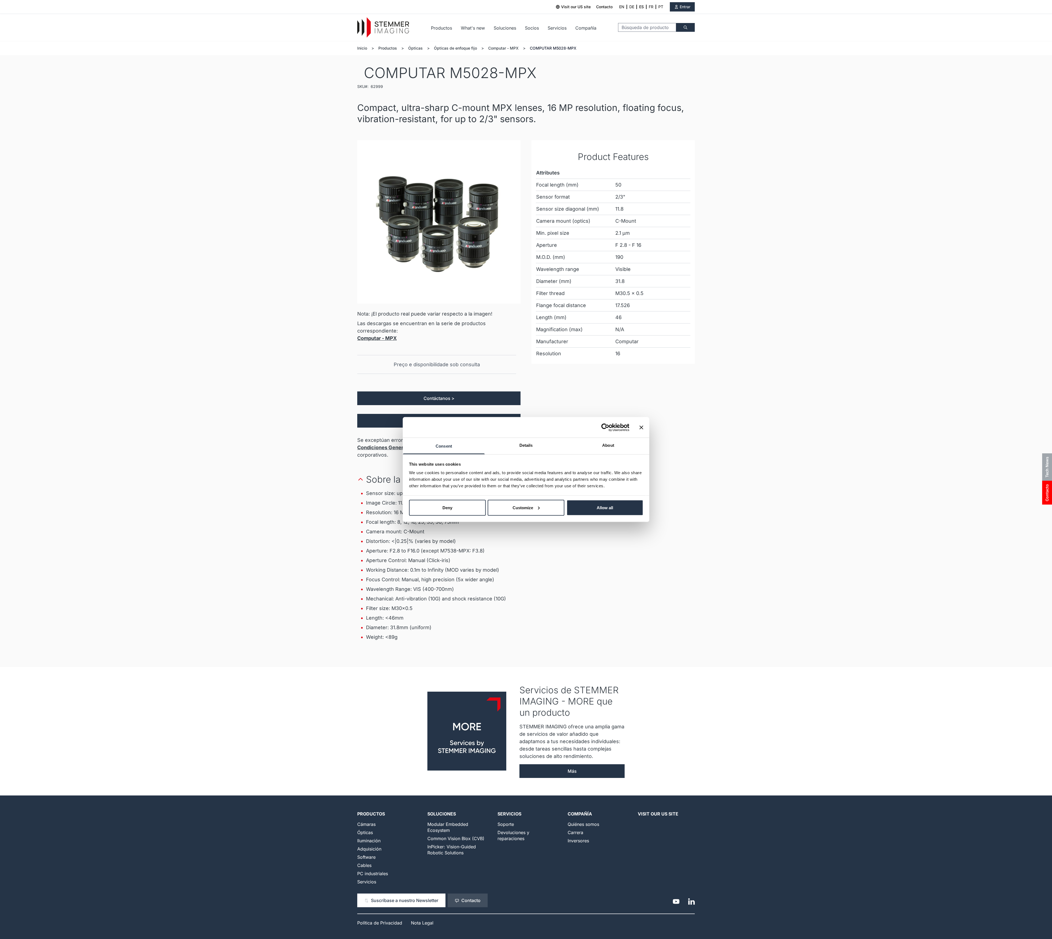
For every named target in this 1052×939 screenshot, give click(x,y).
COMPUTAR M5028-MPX (553, 48)
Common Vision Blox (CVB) (455, 838)
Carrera (575, 832)
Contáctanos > (439, 398)
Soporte (506, 824)
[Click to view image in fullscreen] (439, 222)
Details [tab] (526, 445)
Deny (447, 507)
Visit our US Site (658, 814)
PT (660, 6)
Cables (364, 865)
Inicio (362, 48)
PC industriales (372, 873)
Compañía (585, 28)
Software (366, 857)
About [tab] (608, 445)
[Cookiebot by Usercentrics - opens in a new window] (605, 427)
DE (631, 6)
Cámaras (366, 824)
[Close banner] (641, 427)
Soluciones (505, 28)
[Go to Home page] (383, 27)
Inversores (578, 840)
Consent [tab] (444, 446)
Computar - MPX (503, 48)
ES (641, 6)
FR (651, 6)
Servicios (557, 28)
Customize (523, 507)
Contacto (604, 6)
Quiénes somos (583, 824)
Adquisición (369, 849)
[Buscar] (685, 27)
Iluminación (369, 840)
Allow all (605, 507)
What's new (473, 28)
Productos (441, 28)
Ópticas (415, 48)
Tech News (1047, 467)
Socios (532, 28)
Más (572, 771)
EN (621, 6)
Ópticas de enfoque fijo (455, 48)
